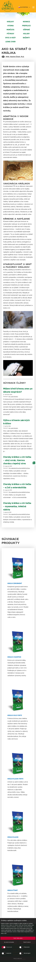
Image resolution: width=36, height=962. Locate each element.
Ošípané (26, 30)
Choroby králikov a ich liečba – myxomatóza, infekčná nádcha (17, 506)
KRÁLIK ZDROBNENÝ (15, 583)
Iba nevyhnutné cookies (9, 942)
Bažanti (26, 38)
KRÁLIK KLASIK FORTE (15, 779)
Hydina (10, 26)
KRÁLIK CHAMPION (14, 657)
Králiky (10, 22)
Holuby (26, 34)
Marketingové (27, 953)
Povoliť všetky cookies (18, 938)
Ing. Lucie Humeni (13, 396)
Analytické (8, 953)
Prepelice (26, 26)
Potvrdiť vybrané (26, 942)
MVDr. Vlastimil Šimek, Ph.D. (15, 57)
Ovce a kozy (10, 38)
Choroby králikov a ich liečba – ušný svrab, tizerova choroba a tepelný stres (17, 460)
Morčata (10, 30)
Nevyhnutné (9, 947)
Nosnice (26, 22)
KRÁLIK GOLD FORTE (15, 715)
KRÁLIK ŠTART (13, 890)
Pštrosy (10, 34)
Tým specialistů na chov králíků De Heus (19, 468)
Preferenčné (27, 947)
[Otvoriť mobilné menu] (33, 7)
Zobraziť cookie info (17, 958)
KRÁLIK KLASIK (13, 837)
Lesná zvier (10, 42)
